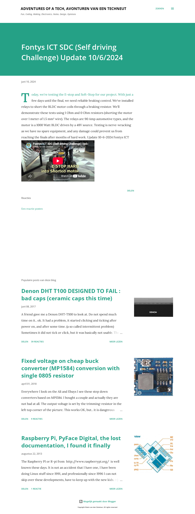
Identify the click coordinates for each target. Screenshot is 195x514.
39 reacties (37, 341)
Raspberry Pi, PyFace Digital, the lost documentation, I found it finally (71, 441)
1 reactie (36, 488)
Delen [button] (130, 190)
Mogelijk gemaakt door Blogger (99, 501)
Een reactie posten (32, 208)
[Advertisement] (72, 240)
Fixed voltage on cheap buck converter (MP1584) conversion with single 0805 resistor (70, 368)
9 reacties (37, 418)
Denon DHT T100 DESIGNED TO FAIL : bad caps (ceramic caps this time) (70, 294)
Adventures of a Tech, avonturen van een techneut (73, 8)
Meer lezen (116, 341)
